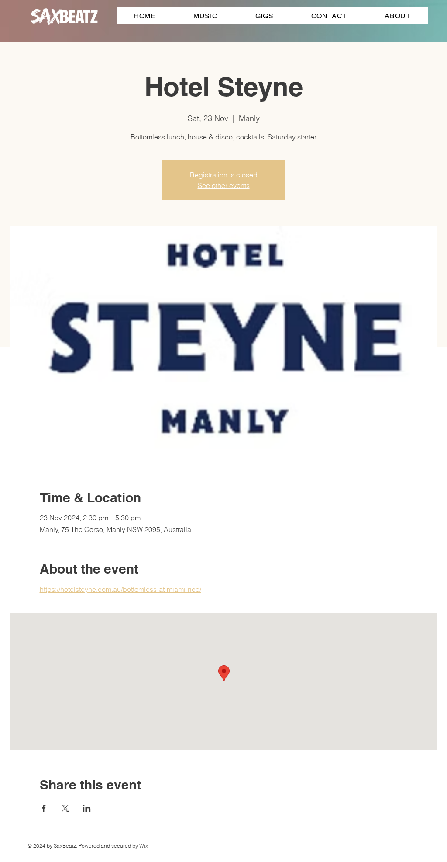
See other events (224, 185)
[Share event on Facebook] (44, 808)
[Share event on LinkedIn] (87, 808)
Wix (143, 845)
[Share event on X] (65, 808)
